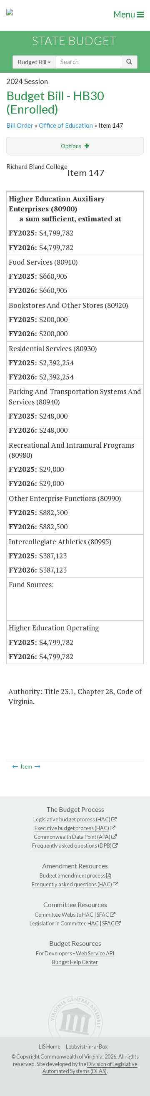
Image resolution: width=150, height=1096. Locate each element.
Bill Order (19, 125)
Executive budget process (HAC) (72, 828)
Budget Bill (33, 61)
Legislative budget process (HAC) (71, 819)
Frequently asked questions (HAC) (72, 884)
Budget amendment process (72, 875)
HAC (87, 914)
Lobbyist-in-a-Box (87, 1046)
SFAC (103, 914)
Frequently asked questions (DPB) (72, 845)
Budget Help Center (75, 962)
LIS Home (49, 1046)
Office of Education (66, 125)
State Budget (74, 40)
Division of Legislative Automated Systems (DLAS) (90, 1068)
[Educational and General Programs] (37, 766)
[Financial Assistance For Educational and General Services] (15, 766)
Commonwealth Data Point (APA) (72, 836)
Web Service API (95, 953)
